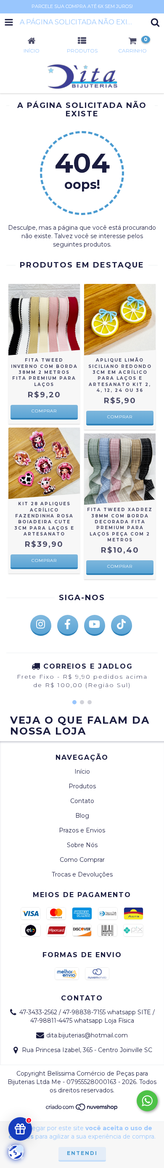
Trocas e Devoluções (82, 874)
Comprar (44, 411)
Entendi (82, 1153)
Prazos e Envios (82, 830)
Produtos (82, 786)
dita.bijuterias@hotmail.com (87, 1035)
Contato (82, 801)
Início (82, 771)
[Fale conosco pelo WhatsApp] (147, 1100)
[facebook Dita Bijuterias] (67, 625)
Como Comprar (82, 860)
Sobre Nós (82, 845)
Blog (82, 815)
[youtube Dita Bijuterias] (94, 625)
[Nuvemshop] (82, 1109)
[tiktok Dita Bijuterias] (121, 625)
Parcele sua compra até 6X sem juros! (82, 6)
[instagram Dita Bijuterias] (40, 625)
